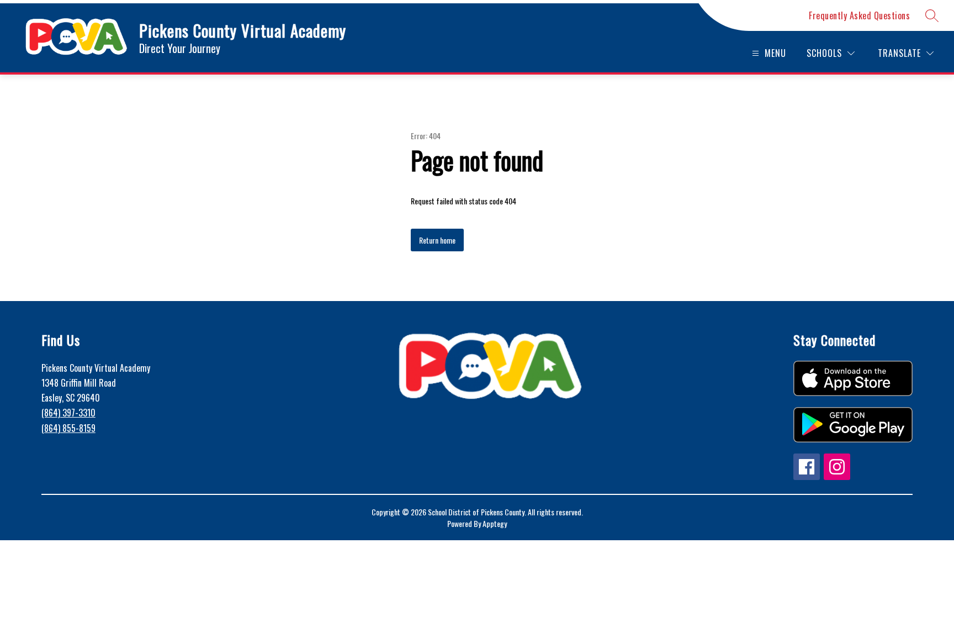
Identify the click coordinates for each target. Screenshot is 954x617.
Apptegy (495, 523)
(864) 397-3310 (68, 412)
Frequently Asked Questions (859, 15)
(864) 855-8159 (68, 428)
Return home (437, 240)
